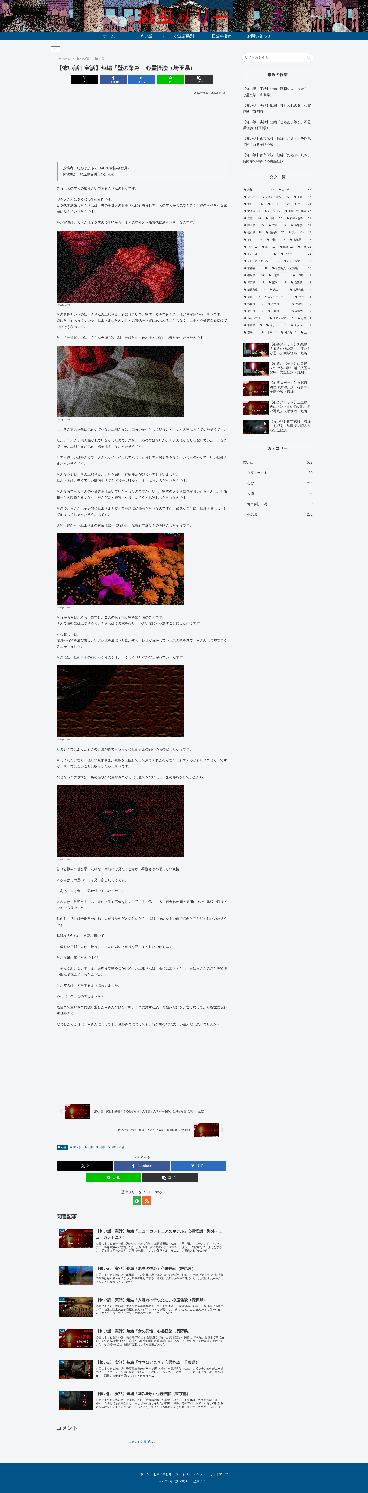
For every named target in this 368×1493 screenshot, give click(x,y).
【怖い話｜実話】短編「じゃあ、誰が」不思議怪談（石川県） (277, 125)
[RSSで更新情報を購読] (146, 1200)
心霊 (63, 1147)
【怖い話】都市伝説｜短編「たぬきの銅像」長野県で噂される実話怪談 (277, 158)
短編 (102, 1147)
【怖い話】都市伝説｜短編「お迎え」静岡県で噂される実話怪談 (277, 141)
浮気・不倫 (117, 1147)
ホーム (144, 1474)
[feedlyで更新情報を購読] (137, 1200)
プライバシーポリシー (191, 1474)
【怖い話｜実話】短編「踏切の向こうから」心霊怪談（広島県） (277, 92)
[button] (199, 79)
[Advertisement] (142, 127)
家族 (90, 1147)
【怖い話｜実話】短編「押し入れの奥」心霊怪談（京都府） (277, 108)
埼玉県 (77, 1147)
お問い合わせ (162, 1474)
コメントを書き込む (141, 1441)
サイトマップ (219, 1474)
